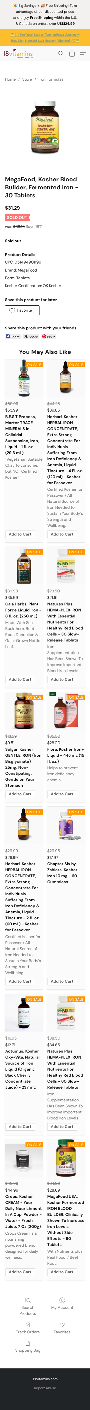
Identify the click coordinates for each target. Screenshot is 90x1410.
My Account (62, 1307)
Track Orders (28, 1332)
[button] (19, 53)
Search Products (28, 1310)
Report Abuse (45, 1388)
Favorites (62, 1332)
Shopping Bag (27, 1350)
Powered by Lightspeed (45, 1396)
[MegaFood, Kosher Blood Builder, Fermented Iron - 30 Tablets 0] (45, 128)
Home (10, 79)
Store (27, 79)
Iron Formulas (51, 79)
